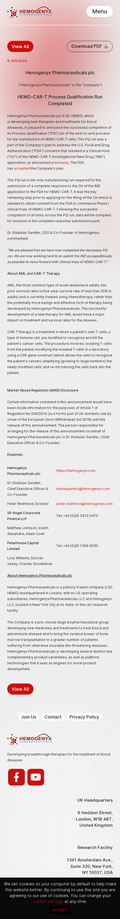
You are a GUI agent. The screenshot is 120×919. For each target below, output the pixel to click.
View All (20, 46)
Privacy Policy (84, 717)
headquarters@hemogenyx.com (83, 489)
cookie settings (48, 901)
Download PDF (87, 46)
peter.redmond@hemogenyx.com (84, 504)
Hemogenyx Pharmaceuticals (29, 12)
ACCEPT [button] (60, 910)
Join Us (28, 717)
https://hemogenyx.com (75, 471)
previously (60, 162)
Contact (52, 717)
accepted (22, 168)
